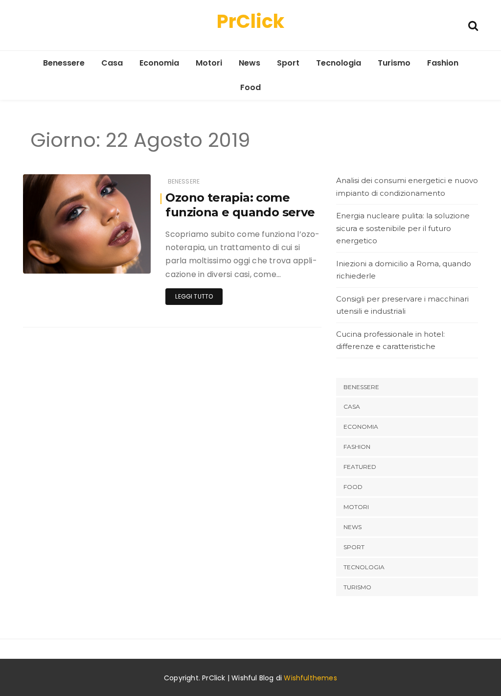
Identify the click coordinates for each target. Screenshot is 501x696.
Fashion (442, 63)
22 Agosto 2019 (116, 259)
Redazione (68, 259)
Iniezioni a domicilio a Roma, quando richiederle (403, 270)
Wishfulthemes (310, 678)
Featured (359, 466)
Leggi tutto (194, 296)
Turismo (394, 63)
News (249, 63)
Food (250, 87)
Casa (112, 63)
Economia (159, 63)
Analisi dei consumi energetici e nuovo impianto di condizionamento (407, 187)
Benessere (64, 63)
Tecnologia (338, 63)
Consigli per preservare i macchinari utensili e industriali (402, 305)
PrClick (250, 21)
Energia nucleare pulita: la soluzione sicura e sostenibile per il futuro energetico (403, 228)
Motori (209, 63)
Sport (288, 63)
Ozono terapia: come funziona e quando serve (240, 204)
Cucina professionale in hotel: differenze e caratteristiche (390, 340)
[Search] (473, 24)
